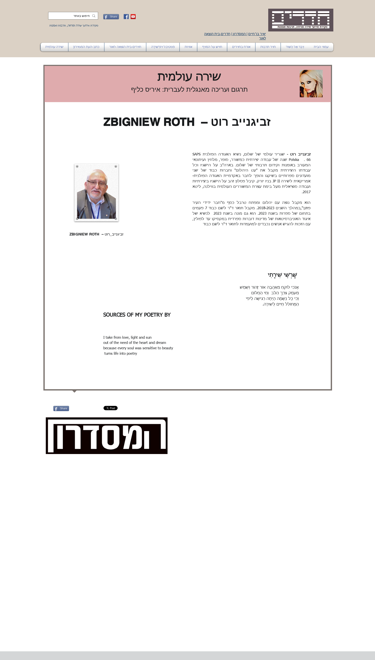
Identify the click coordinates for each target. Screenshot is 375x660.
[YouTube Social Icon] (133, 16)
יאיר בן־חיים (257, 34)
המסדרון (239, 34)
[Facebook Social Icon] (126, 16)
